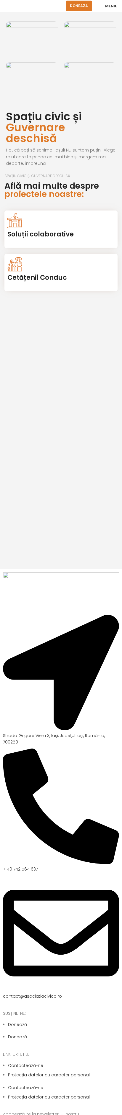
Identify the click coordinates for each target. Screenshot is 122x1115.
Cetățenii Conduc (37, 277)
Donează (79, 5)
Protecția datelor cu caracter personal (49, 1075)
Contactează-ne (25, 1065)
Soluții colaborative (40, 234)
